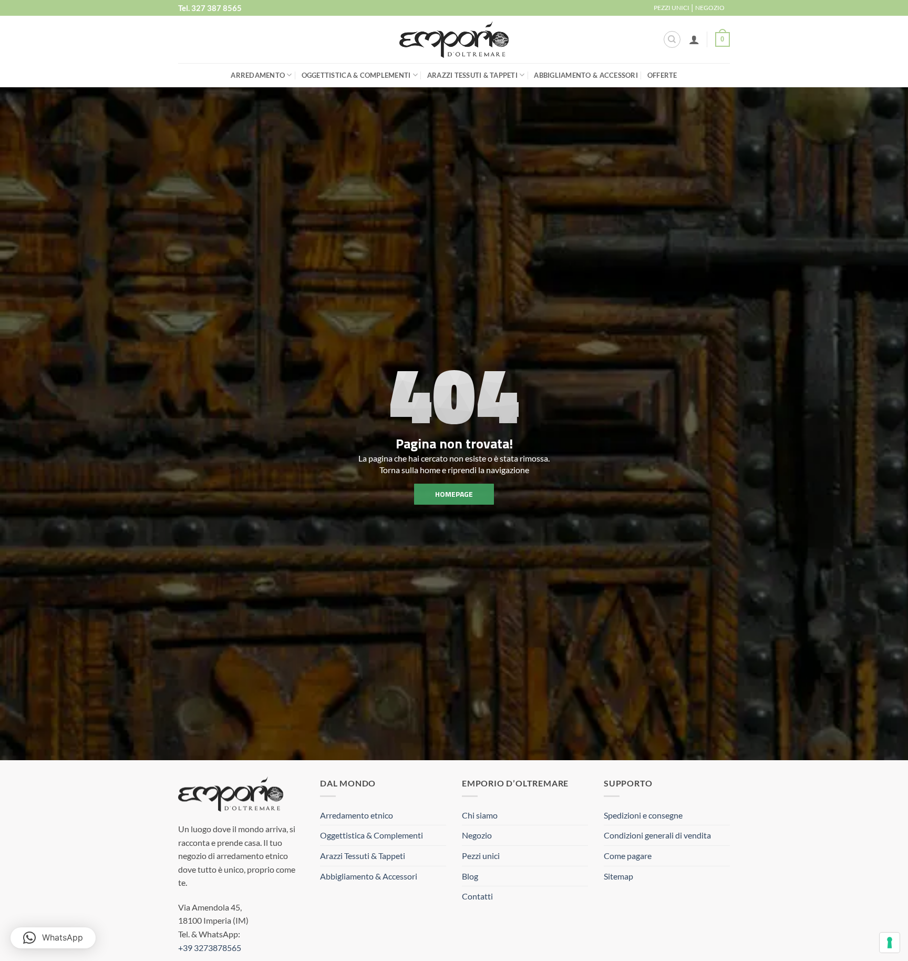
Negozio (477, 835)
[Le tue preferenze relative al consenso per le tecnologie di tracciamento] (890, 943)
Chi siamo (480, 815)
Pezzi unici (481, 856)
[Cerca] (672, 39)
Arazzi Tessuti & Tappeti (472, 75)
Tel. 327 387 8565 (210, 8)
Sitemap (618, 876)
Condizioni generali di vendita (657, 835)
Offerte (662, 75)
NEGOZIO (710, 8)
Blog (470, 876)
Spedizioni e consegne (643, 815)
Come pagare (628, 856)
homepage (454, 493)
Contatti (477, 896)
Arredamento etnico (356, 815)
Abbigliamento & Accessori (585, 75)
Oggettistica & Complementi (356, 75)
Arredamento (258, 75)
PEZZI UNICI (671, 8)
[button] (694, 39)
